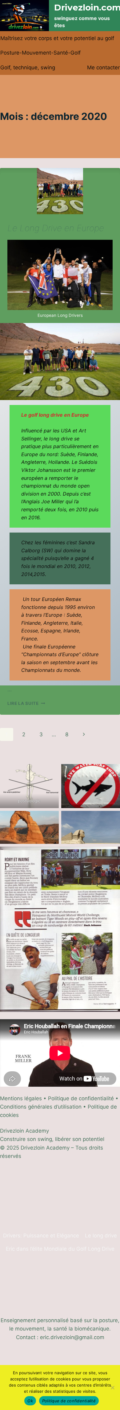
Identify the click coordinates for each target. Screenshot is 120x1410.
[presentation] (60, 191)
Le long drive (101, 1235)
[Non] (112, 1387)
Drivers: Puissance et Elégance (41, 1235)
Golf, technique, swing (27, 67)
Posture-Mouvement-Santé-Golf (40, 53)
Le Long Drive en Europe (55, 228)
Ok (30, 1400)
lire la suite (26, 703)
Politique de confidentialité (69, 1400)
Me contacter (103, 67)
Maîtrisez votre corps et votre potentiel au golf (57, 38)
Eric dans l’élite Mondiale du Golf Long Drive (60, 1249)
